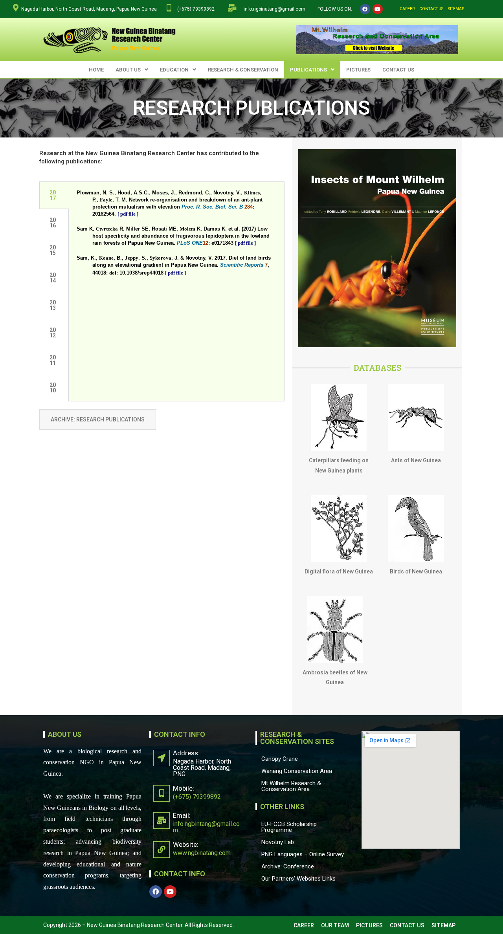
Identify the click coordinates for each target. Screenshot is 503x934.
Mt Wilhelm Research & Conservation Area (291, 786)
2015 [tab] (53, 250)
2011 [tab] (53, 360)
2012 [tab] (53, 333)
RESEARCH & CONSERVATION (243, 70)
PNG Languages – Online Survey (302, 854)
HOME (96, 70)
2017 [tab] (53, 195)
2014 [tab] (53, 278)
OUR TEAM (335, 925)
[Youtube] (378, 9)
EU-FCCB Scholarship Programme (289, 826)
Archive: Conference (287, 866)
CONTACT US (431, 9)
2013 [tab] (53, 305)
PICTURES (358, 70)
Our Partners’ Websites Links (298, 878)
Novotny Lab (277, 842)
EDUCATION (174, 70)
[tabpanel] (176, 238)
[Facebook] (365, 9)
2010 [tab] (53, 388)
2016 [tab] (53, 223)
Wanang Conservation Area (296, 771)
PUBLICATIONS (308, 70)
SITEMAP (456, 9)
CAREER (407, 9)
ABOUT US (128, 70)
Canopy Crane (279, 758)
